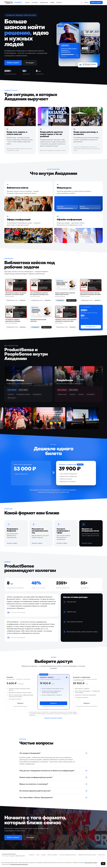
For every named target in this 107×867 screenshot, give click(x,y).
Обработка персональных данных (87, 854)
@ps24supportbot (20, 855)
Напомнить (23, 300)
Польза (27, 2)
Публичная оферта (52, 854)
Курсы (38, 854)
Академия (31, 854)
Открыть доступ (71, 300)
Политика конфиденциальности (67, 854)
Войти (86, 2)
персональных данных (90, 862)
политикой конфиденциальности (19, 864)
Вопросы (59, 2)
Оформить (20, 703)
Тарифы (52, 2)
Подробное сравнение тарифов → (53, 718)
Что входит (35, 2)
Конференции (44, 2)
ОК (103, 863)
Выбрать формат (96, 2)
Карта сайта (101, 854)
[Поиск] (81, 2)
